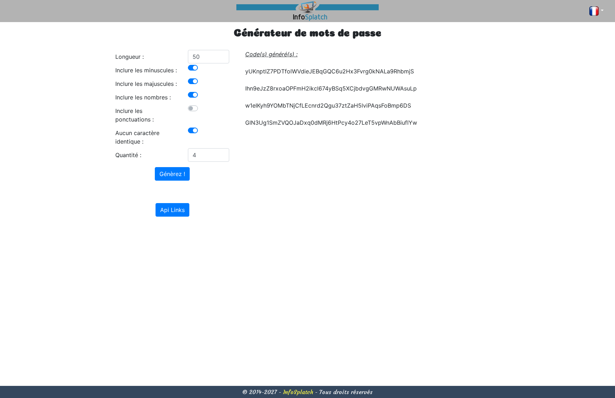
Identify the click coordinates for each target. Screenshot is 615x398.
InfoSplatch (298, 392)
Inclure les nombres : (143, 97)
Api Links (172, 209)
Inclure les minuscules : (146, 70)
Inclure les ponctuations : (134, 115)
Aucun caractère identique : (137, 137)
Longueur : (129, 56)
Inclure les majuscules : (146, 83)
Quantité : (128, 155)
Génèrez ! (172, 173)
